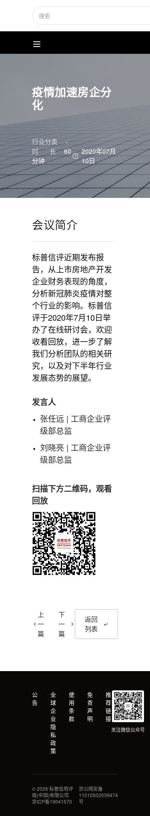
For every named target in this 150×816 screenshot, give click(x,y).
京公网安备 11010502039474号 (98, 795)
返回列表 (91, 624)
